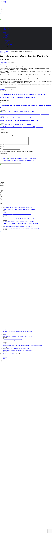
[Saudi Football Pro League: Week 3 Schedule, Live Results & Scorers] (4, 334)
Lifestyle (5, 37)
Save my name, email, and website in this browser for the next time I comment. (17, 151)
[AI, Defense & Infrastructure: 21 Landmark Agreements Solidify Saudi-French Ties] (18, 221)
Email (1, 148)
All (5, 33)
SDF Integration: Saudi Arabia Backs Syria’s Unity (13, 341)
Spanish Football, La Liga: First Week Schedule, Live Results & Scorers (17, 331)
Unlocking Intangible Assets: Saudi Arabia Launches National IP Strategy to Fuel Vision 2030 (22, 345)
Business (5, 29)
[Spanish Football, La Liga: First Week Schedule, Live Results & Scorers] (4, 329)
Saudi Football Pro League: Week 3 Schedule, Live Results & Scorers (17, 336)
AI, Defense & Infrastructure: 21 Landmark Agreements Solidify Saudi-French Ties (20, 223)
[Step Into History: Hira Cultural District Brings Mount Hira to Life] (16, 117)
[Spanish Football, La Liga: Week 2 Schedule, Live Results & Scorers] (4, 212)
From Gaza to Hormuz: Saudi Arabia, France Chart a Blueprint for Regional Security (21, 228)
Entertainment (7, 40)
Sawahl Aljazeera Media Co (9, 353)
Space (6, 35)
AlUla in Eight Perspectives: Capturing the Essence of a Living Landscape (21, 127)
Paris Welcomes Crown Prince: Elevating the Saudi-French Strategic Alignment (20, 218)
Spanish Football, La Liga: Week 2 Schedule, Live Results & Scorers (17, 214)
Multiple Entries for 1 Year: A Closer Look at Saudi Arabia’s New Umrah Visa (19, 209)
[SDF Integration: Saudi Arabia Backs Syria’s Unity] (12, 339)
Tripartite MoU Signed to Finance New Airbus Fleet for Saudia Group (17, 350)
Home (4, 27)
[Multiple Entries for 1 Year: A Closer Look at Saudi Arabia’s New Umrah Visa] (17, 207)
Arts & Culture (6, 51)
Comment (2, 144)
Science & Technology (8, 44)
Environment (7, 34)
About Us (4, 1)
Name (1, 146)
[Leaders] (2, 13)
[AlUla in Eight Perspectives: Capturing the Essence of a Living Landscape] (15, 124)
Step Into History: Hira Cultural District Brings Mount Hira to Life (19, 120)
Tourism (6, 36)
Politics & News (7, 28)
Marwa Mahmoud (3, 62)
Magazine (4, 3)
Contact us (5, 2)
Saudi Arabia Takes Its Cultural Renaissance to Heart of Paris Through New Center (24, 114)
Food (6, 42)
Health (6, 43)
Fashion (6, 41)
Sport (4, 30)
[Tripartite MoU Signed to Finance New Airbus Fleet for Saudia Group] (16, 348)
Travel (4, 32)
